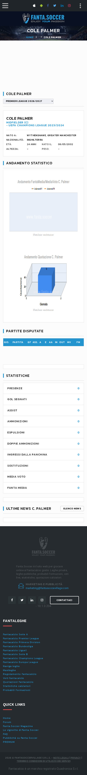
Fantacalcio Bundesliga (18, 646)
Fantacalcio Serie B (15, 654)
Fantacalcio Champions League (23, 658)
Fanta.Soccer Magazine (18, 726)
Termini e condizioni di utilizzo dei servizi (43, 761)
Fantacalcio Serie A (15, 634)
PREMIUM (9, 742)
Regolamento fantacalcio (20, 674)
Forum (7, 722)
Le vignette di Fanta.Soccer (21, 730)
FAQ (5, 734)
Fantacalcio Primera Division (21, 642)
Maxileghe (9, 670)
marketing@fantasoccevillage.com (47, 588)
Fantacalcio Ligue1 (15, 650)
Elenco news (72, 508)
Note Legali (61, 758)
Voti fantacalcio (13, 678)
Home (29, 37)
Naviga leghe (11, 666)
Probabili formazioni (16, 690)
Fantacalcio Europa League (20, 662)
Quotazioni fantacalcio (18, 682)
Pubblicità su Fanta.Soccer (20, 738)
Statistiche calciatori (17, 686)
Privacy (76, 758)
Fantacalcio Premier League (21, 638)
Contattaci (64, 600)
